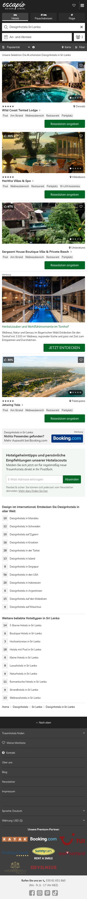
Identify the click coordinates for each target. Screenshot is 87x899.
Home (5, 706)
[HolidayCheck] (15, 853)
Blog (4, 772)
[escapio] (14, 5)
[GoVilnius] (43, 868)
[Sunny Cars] (43, 853)
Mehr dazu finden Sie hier (33, 490)
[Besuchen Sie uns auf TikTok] (55, 893)
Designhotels (20, 706)
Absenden (72, 479)
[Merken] (81, 65)
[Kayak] (15, 839)
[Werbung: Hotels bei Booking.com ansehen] (67, 439)
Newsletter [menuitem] (8, 781)
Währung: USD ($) (12, 820)
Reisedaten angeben (65, 124)
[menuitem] (43, 743)
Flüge (72, 18)
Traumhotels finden (13, 733)
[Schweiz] (72, 853)
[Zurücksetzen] (81, 27)
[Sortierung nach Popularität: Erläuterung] (33, 47)
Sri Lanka (37, 706)
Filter (82, 47)
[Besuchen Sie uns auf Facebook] (32, 893)
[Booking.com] (43, 839)
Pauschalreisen (43, 18)
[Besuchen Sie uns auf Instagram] (39, 893)
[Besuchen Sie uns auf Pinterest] (47, 893)
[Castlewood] (15, 868)
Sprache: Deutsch (12, 810)
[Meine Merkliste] (73, 5)
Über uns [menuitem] (7, 762)
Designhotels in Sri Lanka (60, 706)
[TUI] (72, 839)
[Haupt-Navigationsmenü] (82, 5)
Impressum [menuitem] (8, 791)
